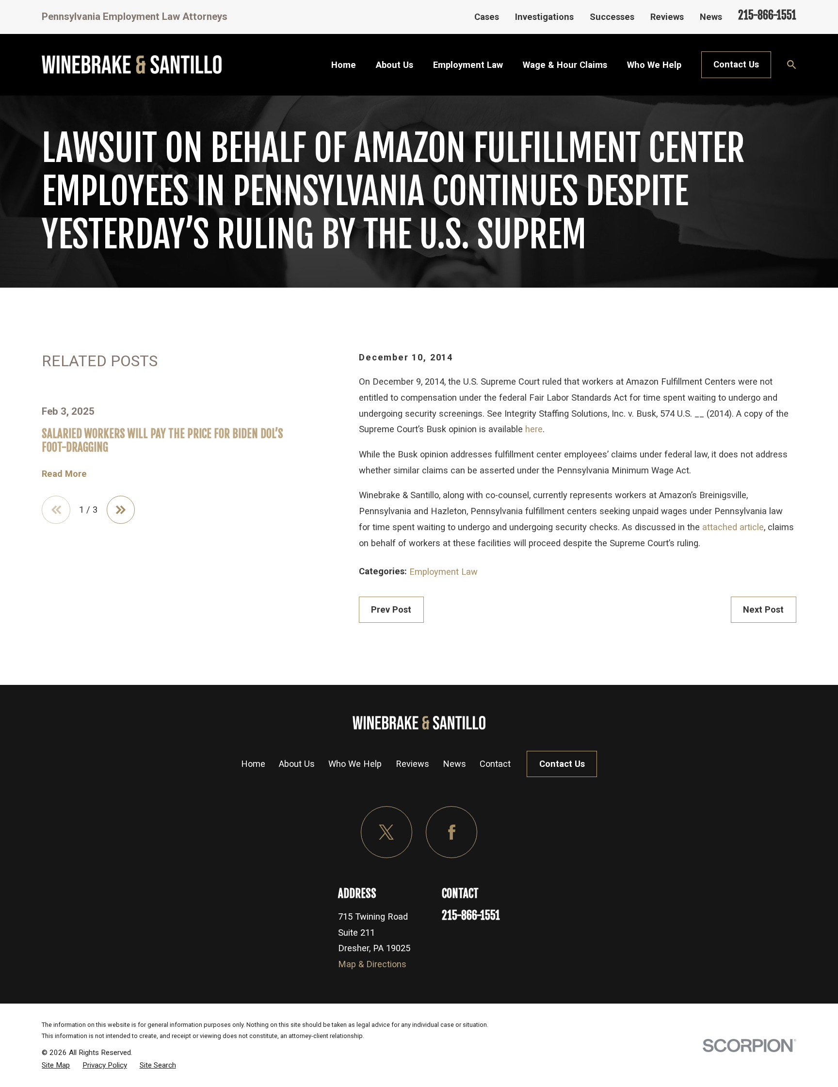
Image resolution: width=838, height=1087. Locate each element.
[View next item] (121, 510)
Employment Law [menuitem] (468, 65)
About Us (297, 764)
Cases (486, 17)
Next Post (763, 609)
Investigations (544, 17)
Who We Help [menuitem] (654, 65)
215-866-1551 (767, 15)
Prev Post (391, 609)
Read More (64, 474)
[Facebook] (451, 832)
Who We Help (355, 764)
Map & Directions (372, 964)
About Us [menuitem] (394, 65)
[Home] (132, 64)
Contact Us (736, 64)
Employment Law (443, 572)
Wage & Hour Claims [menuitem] (565, 65)
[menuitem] (56, 1065)
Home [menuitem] (343, 65)
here (534, 429)
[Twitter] (386, 832)
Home (253, 764)
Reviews (667, 17)
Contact (495, 764)
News (711, 17)
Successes (612, 17)
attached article (733, 527)
